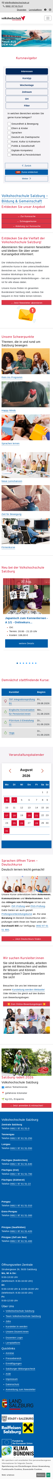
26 (21, 823)
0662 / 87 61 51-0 (19, 1128)
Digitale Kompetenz (22, 150)
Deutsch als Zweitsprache (25, 137)
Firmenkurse (8, 547)
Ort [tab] (27, 99)
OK (48, 1475)
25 (14, 823)
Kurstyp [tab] (27, 78)
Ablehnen (41, 1475)
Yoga (11, 733)
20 (29, 815)
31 (6, 831)
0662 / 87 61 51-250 (21, 1138)
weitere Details (26, 643)
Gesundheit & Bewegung (24, 124)
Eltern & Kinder (19, 128)
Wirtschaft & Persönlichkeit (26, 154)
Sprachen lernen (11, 443)
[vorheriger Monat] (7, 771)
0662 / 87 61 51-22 (20, 1184)
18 (14, 815)
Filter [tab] (27, 105)
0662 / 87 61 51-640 (21, 1164)
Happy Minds (9, 410)
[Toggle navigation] (47, 18)
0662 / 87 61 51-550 (21, 1148)
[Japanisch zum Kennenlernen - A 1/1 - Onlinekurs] (26, 596)
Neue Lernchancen (12, 481)
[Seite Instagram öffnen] (50, 10)
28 (36, 823)
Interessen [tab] (27, 71)
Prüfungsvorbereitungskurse (17, 914)
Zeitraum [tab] (27, 92)
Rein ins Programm (12, 377)
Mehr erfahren (8, 1475)
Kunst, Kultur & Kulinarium (25, 141)
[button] (26, 216)
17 (6, 815)
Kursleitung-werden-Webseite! (28, 989)
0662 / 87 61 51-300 (21, 1215)
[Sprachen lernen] (26, 884)
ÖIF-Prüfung (18, 906)
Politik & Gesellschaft (23, 146)
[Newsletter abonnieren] (26, 314)
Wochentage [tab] (27, 85)
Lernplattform (35, 10)
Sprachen (16, 132)
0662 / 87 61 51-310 (21, 1205)
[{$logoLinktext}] (13, 18)
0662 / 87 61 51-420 (21, 1231)
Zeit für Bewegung (11, 514)
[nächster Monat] (45, 771)
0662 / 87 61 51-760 (21, 1174)
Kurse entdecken (27, 172)
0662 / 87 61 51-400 (21, 1241)
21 (36, 815)
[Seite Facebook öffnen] (45, 10)
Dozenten (21, 10)
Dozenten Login (14, 1337)
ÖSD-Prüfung (37, 906)
